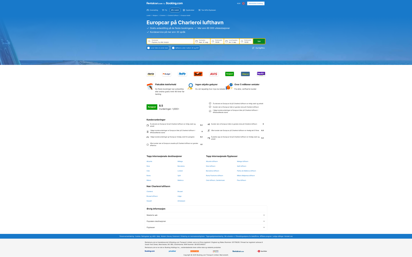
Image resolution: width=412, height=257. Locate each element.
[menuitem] (152, 10)
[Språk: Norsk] (243, 3)
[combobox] (172, 42)
